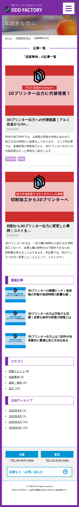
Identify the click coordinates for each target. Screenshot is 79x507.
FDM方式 (11, 158)
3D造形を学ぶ (23, 38)
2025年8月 (15, 416)
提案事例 (14, 376)
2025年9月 (15, 410)
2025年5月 (15, 427)
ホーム (8, 38)
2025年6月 (15, 421)
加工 (11, 388)
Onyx (21, 158)
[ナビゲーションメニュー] (68, 8)
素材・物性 (15, 382)
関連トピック (17, 371)
